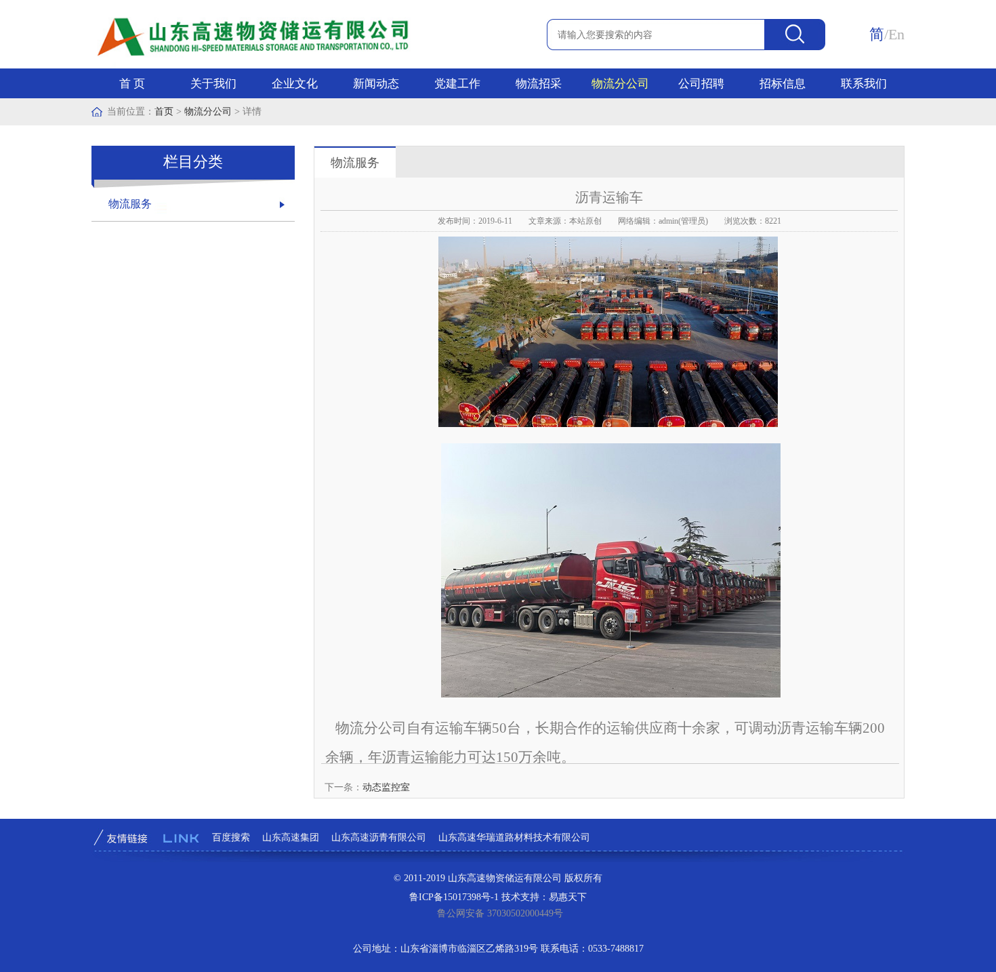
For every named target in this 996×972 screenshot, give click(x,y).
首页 (163, 111)
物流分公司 (620, 83)
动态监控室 (386, 787)
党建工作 (457, 83)
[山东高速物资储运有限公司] (255, 65)
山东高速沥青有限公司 (378, 837)
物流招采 (539, 83)
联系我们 (864, 83)
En (896, 34)
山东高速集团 (290, 837)
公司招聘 (701, 83)
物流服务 (130, 203)
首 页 (132, 83)
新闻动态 (376, 83)
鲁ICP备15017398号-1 (454, 897)
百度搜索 (231, 837)
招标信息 (783, 83)
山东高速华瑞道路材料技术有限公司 (514, 837)
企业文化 (295, 83)
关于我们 (213, 83)
